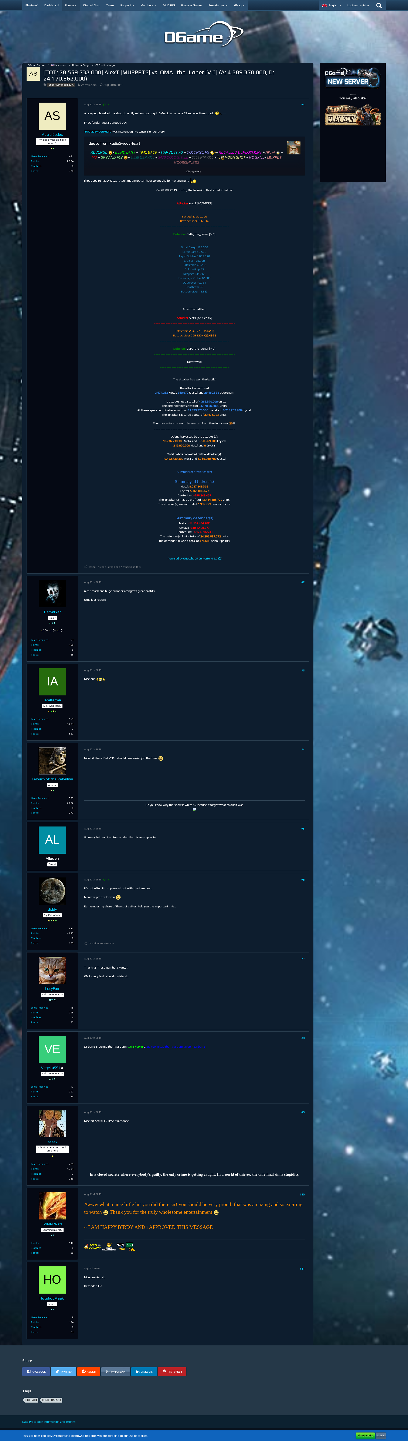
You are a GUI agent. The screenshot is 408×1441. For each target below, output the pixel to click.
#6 (303, 879)
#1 (303, 104)
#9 (303, 1112)
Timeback (31, 1400)
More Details (365, 1435)
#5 (303, 828)
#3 (303, 670)
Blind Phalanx (51, 1400)
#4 (303, 749)
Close (380, 1435)
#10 (302, 1194)
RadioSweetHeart (99, 131)
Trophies (36, 166)
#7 (303, 959)
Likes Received (39, 156)
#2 (303, 582)
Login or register (358, 5)
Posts (34, 171)
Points (35, 161)
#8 (303, 1038)
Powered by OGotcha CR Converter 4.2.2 (193, 558)
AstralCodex (89, 84)
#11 (302, 1268)
